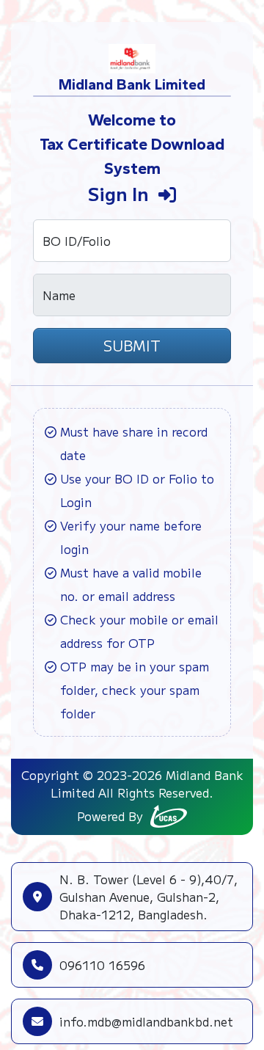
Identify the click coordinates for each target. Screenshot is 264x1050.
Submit (132, 345)
